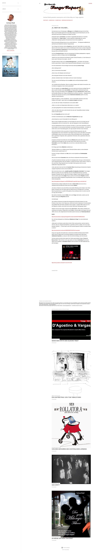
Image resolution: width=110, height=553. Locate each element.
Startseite (45, 20)
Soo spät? (56, 485)
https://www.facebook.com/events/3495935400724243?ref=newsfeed (66, 230)
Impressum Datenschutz (67, 20)
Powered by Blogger (66, 547)
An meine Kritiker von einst (62, 538)
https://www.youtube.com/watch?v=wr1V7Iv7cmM (62, 262)
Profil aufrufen (10, 50)
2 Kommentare (54, 399)
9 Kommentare (54, 342)
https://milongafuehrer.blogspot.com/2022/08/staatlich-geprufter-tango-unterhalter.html (69, 181)
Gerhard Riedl (10, 23)
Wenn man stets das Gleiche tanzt (65, 341)
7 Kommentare (54, 540)
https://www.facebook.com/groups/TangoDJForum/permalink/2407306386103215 (68, 216)
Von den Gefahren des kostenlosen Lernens (69, 449)
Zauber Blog (58, 20)
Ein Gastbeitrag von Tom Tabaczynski (66, 397)
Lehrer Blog (52, 20)
